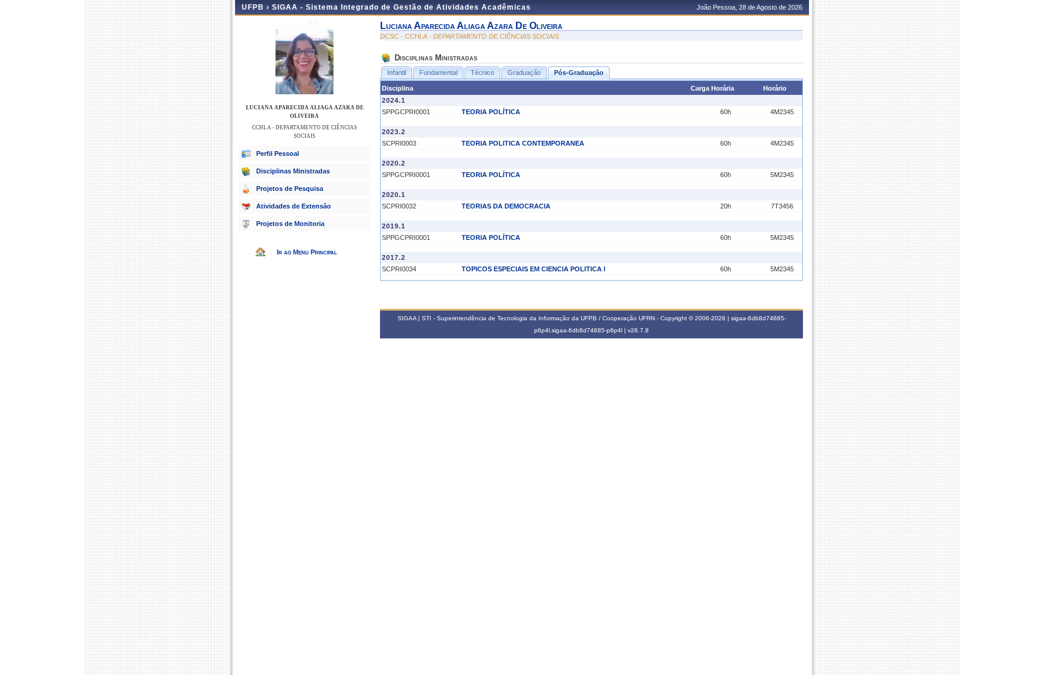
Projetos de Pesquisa (289, 188)
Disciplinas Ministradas (293, 171)
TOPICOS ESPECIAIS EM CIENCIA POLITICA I (533, 269)
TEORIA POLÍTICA (491, 111)
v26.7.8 (638, 330)
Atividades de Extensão (293, 206)
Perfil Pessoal (277, 153)
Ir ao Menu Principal (307, 252)
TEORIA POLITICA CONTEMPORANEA (523, 143)
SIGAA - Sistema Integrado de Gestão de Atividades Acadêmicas (401, 7)
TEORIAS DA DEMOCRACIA (506, 206)
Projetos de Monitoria (290, 223)
